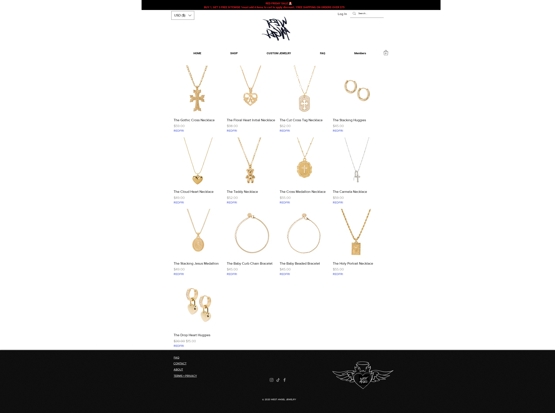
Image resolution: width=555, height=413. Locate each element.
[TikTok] (278, 379)
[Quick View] (198, 90)
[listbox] (182, 15)
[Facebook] (284, 379)
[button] (182, 15)
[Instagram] (271, 379)
